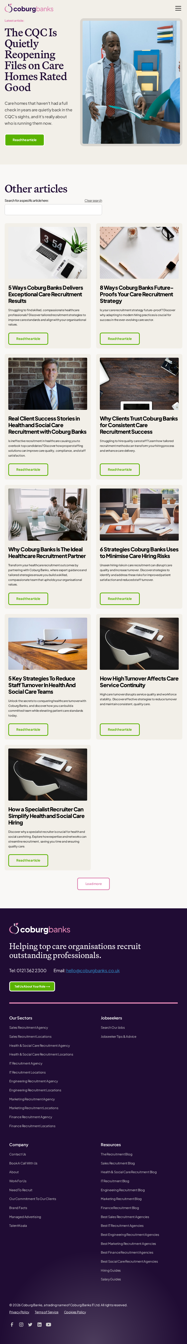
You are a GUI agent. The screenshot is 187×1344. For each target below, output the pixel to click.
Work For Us (18, 1181)
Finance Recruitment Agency (30, 1117)
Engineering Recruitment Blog (123, 1190)
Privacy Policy (19, 1312)
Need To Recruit (20, 1190)
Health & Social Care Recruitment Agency (39, 1045)
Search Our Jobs (113, 1027)
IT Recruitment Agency (25, 1063)
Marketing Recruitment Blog (121, 1199)
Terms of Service (46, 1312)
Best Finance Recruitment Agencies (127, 1252)
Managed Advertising (25, 1217)
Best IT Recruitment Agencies (122, 1225)
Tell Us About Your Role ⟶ (32, 986)
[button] (177, 8)
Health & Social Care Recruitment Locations (41, 1054)
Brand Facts (18, 1208)
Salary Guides (111, 1279)
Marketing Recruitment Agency (32, 1099)
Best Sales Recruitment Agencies (125, 1217)
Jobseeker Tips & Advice (118, 1036)
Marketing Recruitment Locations (33, 1108)
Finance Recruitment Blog (120, 1208)
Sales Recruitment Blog (118, 1163)
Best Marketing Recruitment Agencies (128, 1243)
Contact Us (17, 1154)
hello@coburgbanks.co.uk (93, 970)
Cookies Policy (75, 1312)
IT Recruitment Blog (115, 1181)
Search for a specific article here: (27, 200)
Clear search (93, 200)
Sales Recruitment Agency (28, 1027)
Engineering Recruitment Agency (33, 1081)
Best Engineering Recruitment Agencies (130, 1234)
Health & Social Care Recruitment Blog (129, 1172)
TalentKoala (18, 1225)
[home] (29, 8)
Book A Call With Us (23, 1163)
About (14, 1172)
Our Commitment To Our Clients (32, 1199)
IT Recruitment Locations (27, 1072)
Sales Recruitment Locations (30, 1036)
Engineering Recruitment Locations (35, 1090)
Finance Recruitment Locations (32, 1126)
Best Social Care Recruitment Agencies (129, 1261)
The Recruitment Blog (116, 1154)
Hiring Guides (111, 1270)
